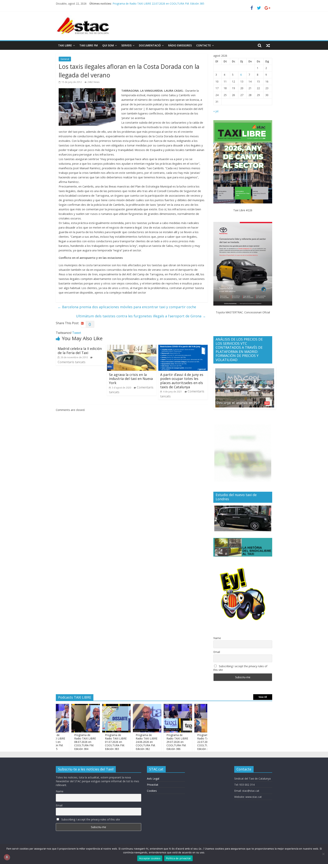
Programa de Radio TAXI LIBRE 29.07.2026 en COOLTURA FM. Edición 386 (163, 742)
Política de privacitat (178, 858)
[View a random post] (268, 45)
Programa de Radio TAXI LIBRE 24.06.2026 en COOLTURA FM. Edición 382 (133, 742)
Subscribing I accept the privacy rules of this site (240, 668)
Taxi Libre (65, 45)
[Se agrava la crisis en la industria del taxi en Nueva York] (131, 347)
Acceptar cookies (149, 858)
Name (217, 638)
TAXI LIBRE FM (88, 45)
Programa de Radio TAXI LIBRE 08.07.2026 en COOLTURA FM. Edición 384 (71, 742)
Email (216, 652)
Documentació (150, 45)
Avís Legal (153, 778)
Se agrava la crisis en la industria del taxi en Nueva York (131, 378)
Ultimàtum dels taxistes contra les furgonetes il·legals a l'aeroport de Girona (141, 316)
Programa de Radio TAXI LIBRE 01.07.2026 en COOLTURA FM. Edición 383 (102, 742)
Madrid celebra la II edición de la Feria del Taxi (80, 350)
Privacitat (152, 784)
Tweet (76, 333)
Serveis (126, 45)
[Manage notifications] (7, 857)
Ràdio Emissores (180, 45)
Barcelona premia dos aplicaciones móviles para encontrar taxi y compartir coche (127, 307)
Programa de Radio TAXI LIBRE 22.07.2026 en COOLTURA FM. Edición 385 (158, 4)
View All (263, 697)
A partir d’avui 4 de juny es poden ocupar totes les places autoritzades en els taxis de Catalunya (181, 380)
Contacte (203, 45)
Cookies (152, 791)
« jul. (216, 111)
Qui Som (108, 45)
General (65, 59)
